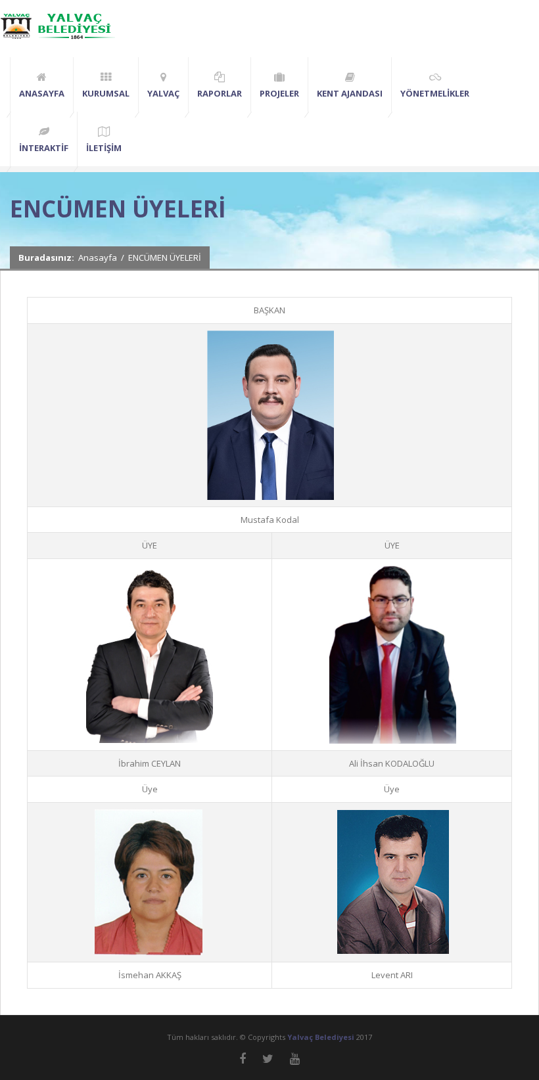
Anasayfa (97, 257)
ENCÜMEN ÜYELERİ (164, 257)
